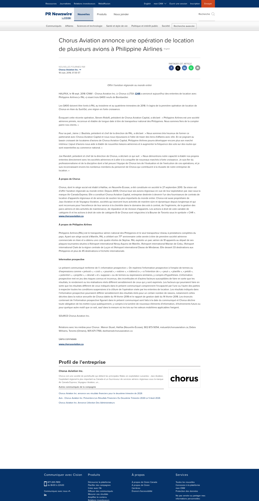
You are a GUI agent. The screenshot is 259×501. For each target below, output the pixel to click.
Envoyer (208, 3)
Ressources (51, 3)
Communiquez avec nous (56, 491)
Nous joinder (121, 14)
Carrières (136, 488)
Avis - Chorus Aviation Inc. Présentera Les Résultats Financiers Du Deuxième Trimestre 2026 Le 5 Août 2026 (109, 398)
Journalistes (65, 3)
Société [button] (166, 26)
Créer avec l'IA (94, 488)
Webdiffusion (104, 3)
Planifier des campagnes (99, 485)
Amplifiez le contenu (97, 497)
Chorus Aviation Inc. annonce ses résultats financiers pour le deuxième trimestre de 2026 (100, 393)
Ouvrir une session (178, 3)
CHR (137, 93)
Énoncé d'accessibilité (142, 491)
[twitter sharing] (177, 68)
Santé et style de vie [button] (117, 26)
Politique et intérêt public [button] (144, 26)
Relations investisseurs (84, 3)
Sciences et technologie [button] (89, 26)
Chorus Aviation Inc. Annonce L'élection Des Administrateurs (87, 402)
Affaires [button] (69, 26)
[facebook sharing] (171, 68)
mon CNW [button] (159, 3)
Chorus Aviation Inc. (71, 371)
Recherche (204, 14)
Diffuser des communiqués (100, 491)
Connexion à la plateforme (188, 485)
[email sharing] (197, 68)
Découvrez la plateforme (99, 482)
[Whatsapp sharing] (191, 68)
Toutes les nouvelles (185, 482)
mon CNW (180, 488)
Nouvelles (84, 14)
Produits (102, 14)
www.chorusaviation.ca (71, 216)
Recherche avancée (184, 26)
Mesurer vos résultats (98, 494)
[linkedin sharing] (184, 68)
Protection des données (187, 491)
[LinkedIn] (45, 494)
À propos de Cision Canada (144, 482)
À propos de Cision (141, 485)
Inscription (195, 3)
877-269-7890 (54, 482)
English (147, 3)
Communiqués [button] (53, 26)
